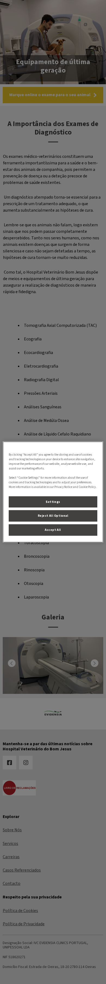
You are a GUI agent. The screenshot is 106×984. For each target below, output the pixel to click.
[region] (53, 492)
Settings (53, 501)
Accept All (53, 530)
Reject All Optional (53, 516)
